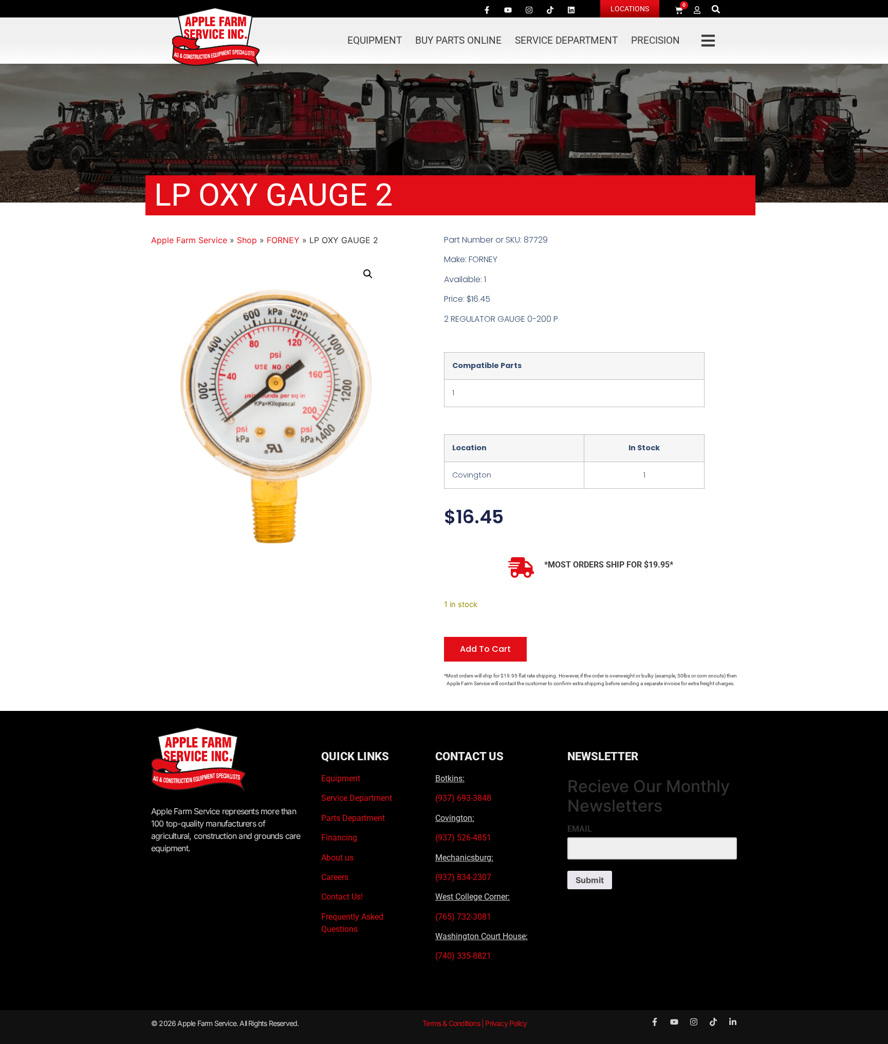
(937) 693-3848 (463, 798)
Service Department (566, 40)
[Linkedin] (571, 9)
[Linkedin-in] (733, 1022)
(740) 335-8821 (464, 956)
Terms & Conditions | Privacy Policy (474, 1023)
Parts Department (353, 818)
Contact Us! (342, 897)
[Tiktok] (550, 9)
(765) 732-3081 (463, 917)
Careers (334, 877)
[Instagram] (528, 9)
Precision (655, 40)
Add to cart (485, 649)
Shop (247, 240)
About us (337, 858)
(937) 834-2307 (463, 877)
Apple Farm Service (189, 240)
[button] (716, 9)
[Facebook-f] (486, 9)
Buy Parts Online (458, 40)
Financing (339, 837)
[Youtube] (507, 9)
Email (579, 829)
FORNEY (283, 240)
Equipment (374, 40)
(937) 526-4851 (463, 837)
